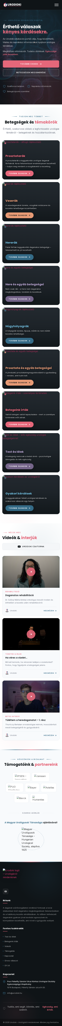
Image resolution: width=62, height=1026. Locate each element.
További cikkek (29, 64)
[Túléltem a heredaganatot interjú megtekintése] (31, 697)
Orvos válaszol (11, 960)
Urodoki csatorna (33, 546)
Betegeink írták (11, 941)
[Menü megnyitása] (56, 4)
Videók (8, 946)
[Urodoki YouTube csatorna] (5, 891)
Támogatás (10, 951)
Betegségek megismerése (31, 72)
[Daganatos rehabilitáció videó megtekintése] (31, 572)
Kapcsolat (9, 956)
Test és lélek (10, 936)
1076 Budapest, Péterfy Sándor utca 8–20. (26, 987)
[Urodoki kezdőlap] (11, 877)
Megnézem (49, 611)
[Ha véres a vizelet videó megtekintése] (31, 634)
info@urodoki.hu (14, 993)
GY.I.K (7, 965)
